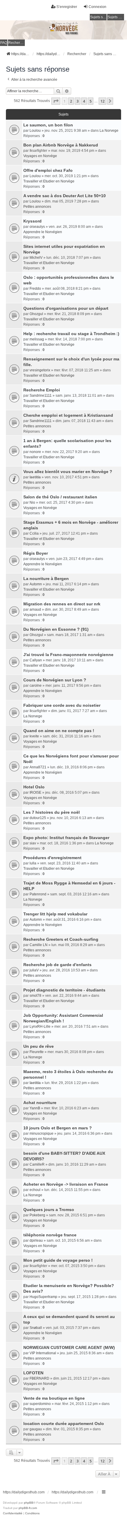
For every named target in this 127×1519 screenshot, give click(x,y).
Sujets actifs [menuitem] (116, 17)
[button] (55, 101)
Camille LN (39, 945)
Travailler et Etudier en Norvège (48, 181)
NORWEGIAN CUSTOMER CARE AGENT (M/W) (69, 1347)
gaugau (36, 1429)
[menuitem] (12, 1513)
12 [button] (102, 101)
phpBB (28, 1502)
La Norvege (109, 130)
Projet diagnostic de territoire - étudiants (64, 990)
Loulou (35, 130)
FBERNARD (39, 1378)
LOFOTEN (33, 1372)
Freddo (35, 288)
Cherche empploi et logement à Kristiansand (68, 415)
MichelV (36, 258)
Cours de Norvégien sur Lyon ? (54, 680)
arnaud (35, 609)
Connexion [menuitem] (97, 7)
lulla (33, 863)
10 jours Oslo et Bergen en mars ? (57, 1128)
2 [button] (71, 101)
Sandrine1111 (41, 395)
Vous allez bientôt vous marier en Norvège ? (67, 471)
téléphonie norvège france (49, 1235)
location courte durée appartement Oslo (63, 1423)
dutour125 (38, 818)
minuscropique (41, 1133)
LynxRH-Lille (40, 1026)
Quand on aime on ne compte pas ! (58, 730)
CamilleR (37, 1164)
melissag (37, 339)
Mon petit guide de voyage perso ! (58, 1260)
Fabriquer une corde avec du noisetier (61, 705)
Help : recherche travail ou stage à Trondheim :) (71, 333)
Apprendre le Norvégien (42, 232)
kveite (34, 736)
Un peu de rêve (38, 1046)
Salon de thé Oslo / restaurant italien (60, 497)
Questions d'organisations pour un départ (65, 308)
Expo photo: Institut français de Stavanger (66, 837)
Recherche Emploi (41, 390)
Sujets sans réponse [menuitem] (98, 17)
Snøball (36, 1328)
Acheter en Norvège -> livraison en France (65, 1184)
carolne (36, 685)
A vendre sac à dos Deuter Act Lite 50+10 (64, 195)
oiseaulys (37, 227)
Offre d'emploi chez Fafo (48, 170)
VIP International (43, 1353)
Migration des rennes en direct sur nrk (61, 604)
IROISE (35, 792)
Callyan (36, 660)
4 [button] (84, 101)
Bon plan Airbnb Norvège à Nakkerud (60, 145)
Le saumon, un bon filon (48, 125)
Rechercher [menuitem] (16, 43)
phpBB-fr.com (28, 1508)
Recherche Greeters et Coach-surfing (60, 939)
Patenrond (38, 894)
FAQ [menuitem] (3, 43)
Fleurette (37, 1052)
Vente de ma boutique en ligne (54, 1398)
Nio (32, 502)
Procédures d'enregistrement (52, 857)
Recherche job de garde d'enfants (57, 964)
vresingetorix (40, 370)
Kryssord (32, 221)
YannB (35, 1108)
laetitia (35, 477)
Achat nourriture (39, 1102)
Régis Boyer (35, 553)
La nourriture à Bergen (46, 578)
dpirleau (36, 1240)
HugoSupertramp (43, 1297)
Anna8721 (38, 767)
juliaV (34, 970)
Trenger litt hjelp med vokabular (55, 914)
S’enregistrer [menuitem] (66, 7)
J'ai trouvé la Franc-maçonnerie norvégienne (68, 654)
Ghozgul (36, 314)
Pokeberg (37, 1215)
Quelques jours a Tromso (48, 1209)
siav (33, 843)
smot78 (35, 996)
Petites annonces (37, 207)
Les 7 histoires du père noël (51, 812)
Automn (36, 584)
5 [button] (90, 101)
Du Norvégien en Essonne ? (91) (56, 629)
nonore (35, 452)
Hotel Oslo (34, 787)
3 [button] (77, 101)
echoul (35, 1190)
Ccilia (34, 533)
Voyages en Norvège (40, 156)
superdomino (40, 1404)
